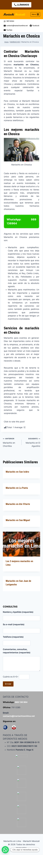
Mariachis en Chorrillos (9, 442)
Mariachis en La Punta (17, 487)
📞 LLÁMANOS (21, 4)
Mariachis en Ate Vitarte (18, 504)
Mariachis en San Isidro (17, 471)
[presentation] (21, 544)
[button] (5, 849)
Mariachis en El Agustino (33, 442)
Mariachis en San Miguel (18, 520)
